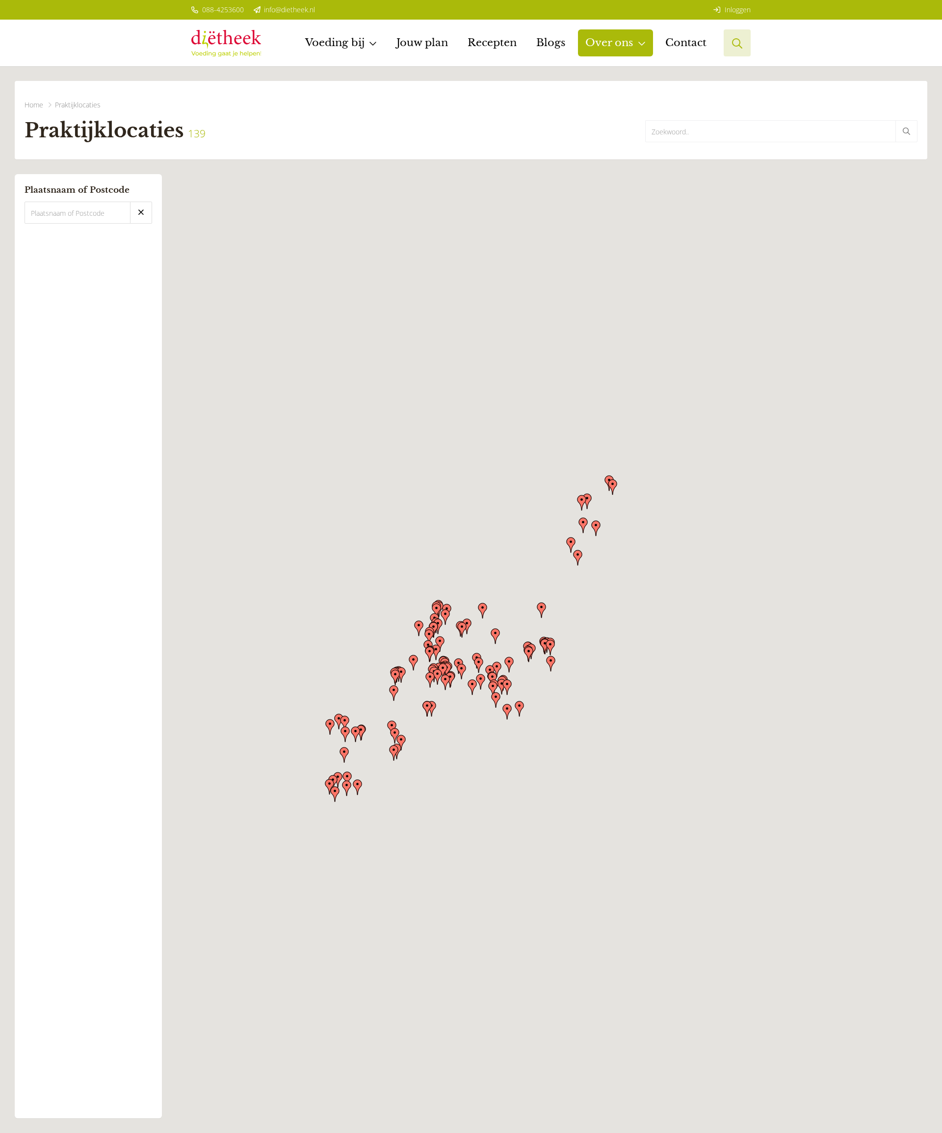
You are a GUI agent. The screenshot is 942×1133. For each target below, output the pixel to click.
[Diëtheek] (226, 42)
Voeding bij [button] (335, 42)
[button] (551, 663)
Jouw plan (422, 42)
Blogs (551, 42)
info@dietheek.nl (288, 9)
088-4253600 (222, 9)
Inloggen (737, 9)
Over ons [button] (609, 42)
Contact (685, 42)
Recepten (492, 42)
